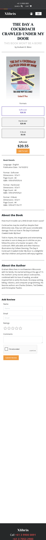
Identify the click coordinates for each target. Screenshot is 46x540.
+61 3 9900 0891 (23, 3)
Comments (8, 334)
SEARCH (17, 6)
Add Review (8, 299)
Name (5, 304)
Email (5, 313)
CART (27, 6)
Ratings (6, 323)
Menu (38, 13)
